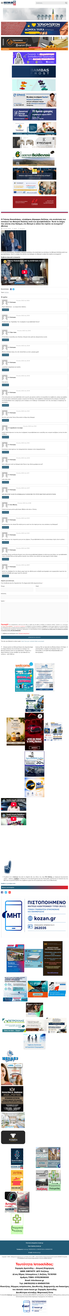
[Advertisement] (34, 845)
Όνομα (3, 586)
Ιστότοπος (3, 593)
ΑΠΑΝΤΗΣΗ (5, 309)
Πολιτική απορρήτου (8, 626)
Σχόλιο (2, 601)
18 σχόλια (22, 228)
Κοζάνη (7, 292)
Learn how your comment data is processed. (32, 641)
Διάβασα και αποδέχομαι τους (16, 633)
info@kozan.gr (34, 1252)
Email (37, 586)
